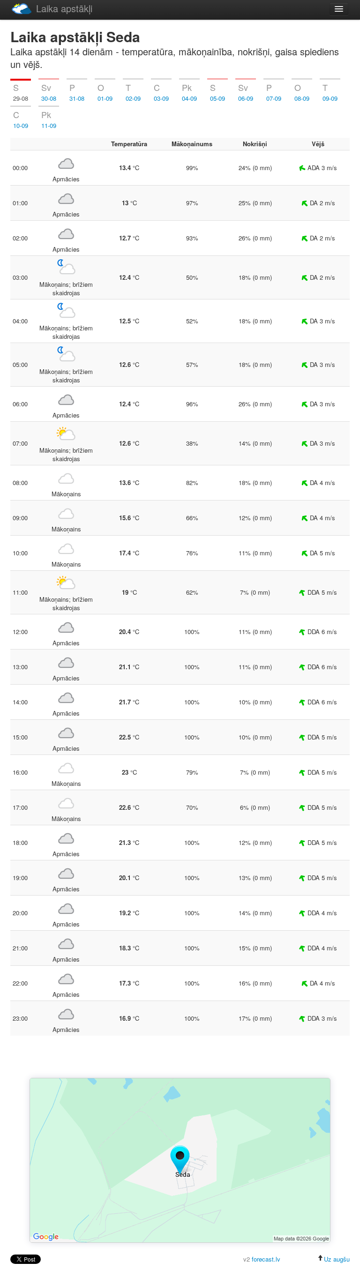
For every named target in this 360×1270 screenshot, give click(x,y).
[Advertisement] (180, 1057)
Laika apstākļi (64, 8)
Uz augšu (337, 1259)
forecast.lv (266, 1259)
